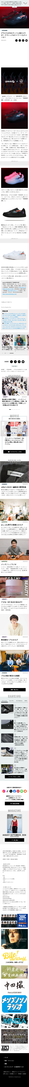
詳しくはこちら (25, 3)
